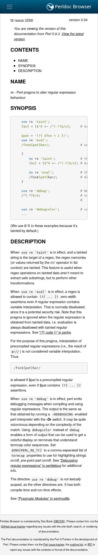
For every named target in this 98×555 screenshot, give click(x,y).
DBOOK (59, 521)
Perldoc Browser (72, 6)
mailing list (76, 544)
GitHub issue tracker (13, 526)
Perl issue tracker (53, 544)
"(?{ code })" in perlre (55, 332)
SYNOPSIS (27, 65)
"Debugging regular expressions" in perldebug (44, 463)
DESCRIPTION (29, 70)
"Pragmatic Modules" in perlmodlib (43, 498)
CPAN (28, 20)
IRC (90, 544)
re (12, 19)
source (19, 20)
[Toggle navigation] (9, 7)
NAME (23, 60)
